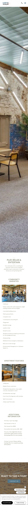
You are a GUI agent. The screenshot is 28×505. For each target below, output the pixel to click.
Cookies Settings (20, 502)
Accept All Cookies (7, 502)
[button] (22, 3)
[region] (14, 499)
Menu (25, 3)
